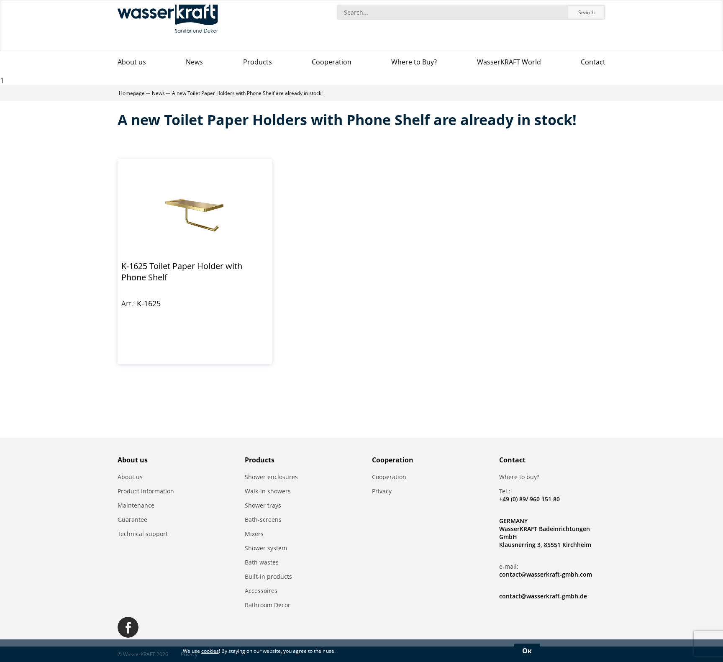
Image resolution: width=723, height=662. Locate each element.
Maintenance (136, 505)
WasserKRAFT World (509, 62)
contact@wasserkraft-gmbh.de (543, 596)
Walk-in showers (268, 491)
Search (586, 12)
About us (132, 62)
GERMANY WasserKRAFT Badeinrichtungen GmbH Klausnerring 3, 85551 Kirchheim (545, 533)
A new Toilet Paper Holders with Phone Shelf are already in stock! (247, 93)
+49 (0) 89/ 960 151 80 (529, 499)
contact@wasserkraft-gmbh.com (545, 574)
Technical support (143, 534)
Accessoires (261, 591)
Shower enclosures (271, 477)
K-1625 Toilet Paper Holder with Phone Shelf (181, 271)
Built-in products (268, 576)
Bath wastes (262, 562)
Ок (527, 650)
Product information (146, 491)
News (194, 62)
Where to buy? (519, 477)
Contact (593, 62)
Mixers (254, 534)
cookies (210, 650)
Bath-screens (263, 519)
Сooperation (331, 62)
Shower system (266, 548)
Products (257, 62)
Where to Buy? (414, 62)
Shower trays (263, 505)
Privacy (382, 491)
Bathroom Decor (267, 605)
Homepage (132, 93)
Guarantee (132, 519)
